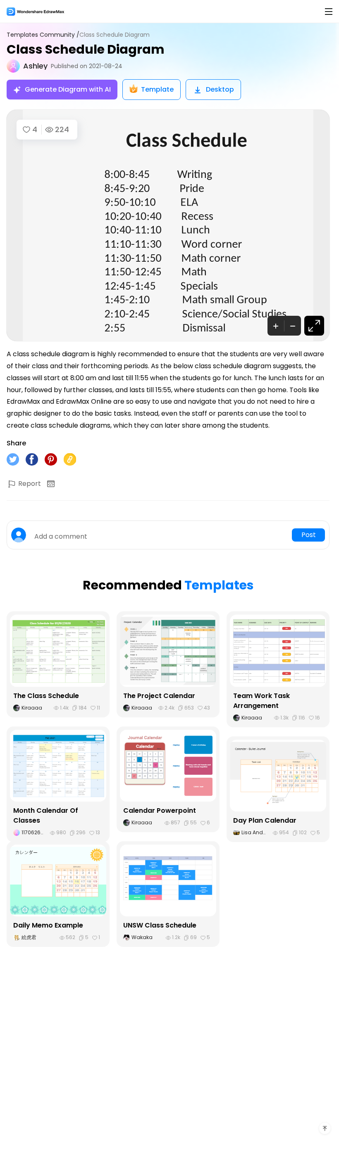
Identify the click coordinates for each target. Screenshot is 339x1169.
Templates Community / (43, 34)
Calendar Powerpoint (159, 810)
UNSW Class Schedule (159, 925)
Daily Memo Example (48, 925)
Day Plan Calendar (264, 820)
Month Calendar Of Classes (45, 815)
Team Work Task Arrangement (261, 700)
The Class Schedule (46, 695)
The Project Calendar (159, 695)
